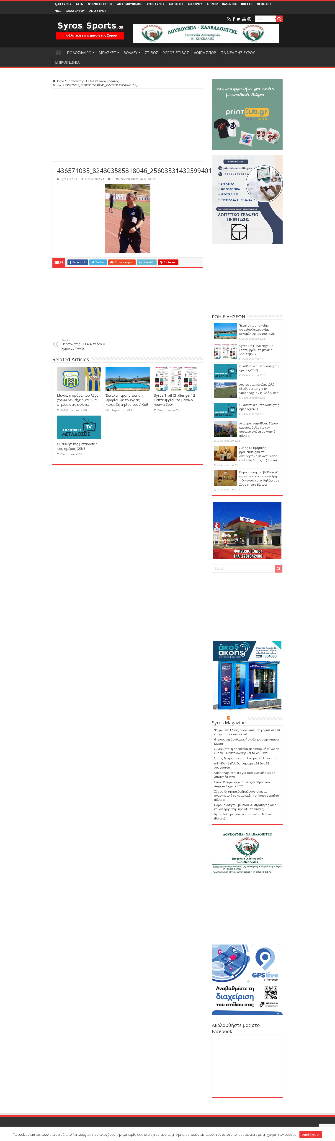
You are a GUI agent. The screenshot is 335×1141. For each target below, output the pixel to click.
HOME (58, 52)
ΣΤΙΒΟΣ (151, 52)
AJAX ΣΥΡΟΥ (63, 4)
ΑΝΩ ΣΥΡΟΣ (97, 11)
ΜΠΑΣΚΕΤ (107, 52)
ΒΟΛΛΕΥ (130, 52)
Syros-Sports (69, 179)
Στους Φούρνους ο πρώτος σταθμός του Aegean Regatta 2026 (242, 784)
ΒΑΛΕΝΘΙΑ (229, 4)
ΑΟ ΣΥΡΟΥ (195, 4)
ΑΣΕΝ (79, 4)
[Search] (279, 19)
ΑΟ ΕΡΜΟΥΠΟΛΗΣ (129, 4)
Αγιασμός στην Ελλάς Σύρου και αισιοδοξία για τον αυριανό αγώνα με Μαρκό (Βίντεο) (258, 429)
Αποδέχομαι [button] (310, 1135)
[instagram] (249, 19)
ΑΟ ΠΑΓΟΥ (176, 4)
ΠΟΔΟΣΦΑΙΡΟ (79, 52)
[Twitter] (238, 19)
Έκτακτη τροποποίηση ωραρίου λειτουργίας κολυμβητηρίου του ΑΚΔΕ (127, 400)
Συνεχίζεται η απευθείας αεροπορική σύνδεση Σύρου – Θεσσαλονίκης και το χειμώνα (246, 751)
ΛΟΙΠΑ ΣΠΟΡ (205, 52)
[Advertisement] (127, 125)
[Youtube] (244, 19)
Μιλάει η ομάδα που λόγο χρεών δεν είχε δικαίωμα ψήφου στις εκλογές (77, 400)
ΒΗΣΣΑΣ (246, 4)
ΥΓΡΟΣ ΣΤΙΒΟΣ (176, 52)
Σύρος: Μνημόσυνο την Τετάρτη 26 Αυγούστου (246, 758)
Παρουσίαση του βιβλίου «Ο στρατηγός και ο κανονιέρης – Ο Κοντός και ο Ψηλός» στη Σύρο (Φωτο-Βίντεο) (259, 478)
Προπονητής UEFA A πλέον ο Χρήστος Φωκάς (83, 344)
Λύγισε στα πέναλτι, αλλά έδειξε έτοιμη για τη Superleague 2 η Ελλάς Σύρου (259, 388)
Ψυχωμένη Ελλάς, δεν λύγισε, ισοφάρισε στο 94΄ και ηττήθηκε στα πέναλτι (247, 732)
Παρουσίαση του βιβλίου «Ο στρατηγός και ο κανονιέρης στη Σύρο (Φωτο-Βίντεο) (245, 807)
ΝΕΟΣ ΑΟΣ (264, 4)
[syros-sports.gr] (90, 29)
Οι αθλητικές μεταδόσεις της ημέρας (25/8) (77, 446)
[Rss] (229, 19)
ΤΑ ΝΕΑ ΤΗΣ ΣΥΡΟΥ (238, 52)
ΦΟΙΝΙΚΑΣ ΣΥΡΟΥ (100, 4)
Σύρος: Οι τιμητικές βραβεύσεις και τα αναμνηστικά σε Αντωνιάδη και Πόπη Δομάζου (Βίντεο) (258, 454)
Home (59, 81)
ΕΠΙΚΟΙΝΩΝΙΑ (67, 62)
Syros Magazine (229, 723)
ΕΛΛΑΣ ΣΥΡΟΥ (75, 11)
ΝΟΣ (58, 11)
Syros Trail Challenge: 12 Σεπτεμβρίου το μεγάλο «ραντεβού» (174, 400)
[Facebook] (233, 19)
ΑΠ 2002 (212, 4)
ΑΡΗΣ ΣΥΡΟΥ (155, 4)
